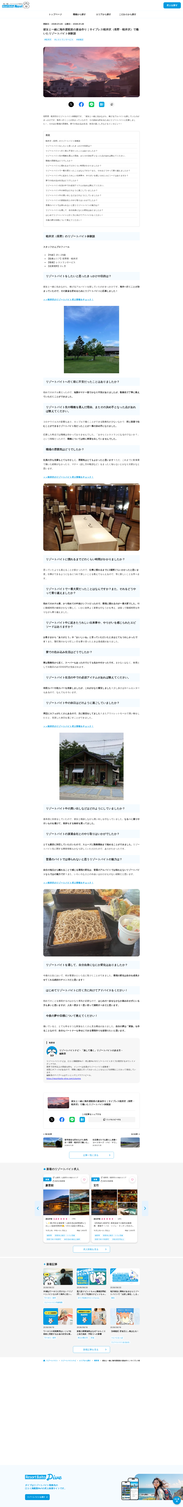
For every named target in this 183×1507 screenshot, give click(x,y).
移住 (113, 1298)
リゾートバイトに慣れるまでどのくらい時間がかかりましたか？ (73, 165)
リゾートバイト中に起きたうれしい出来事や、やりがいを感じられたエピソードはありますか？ (87, 175)
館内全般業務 (60, 1181)
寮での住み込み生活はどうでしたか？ (62, 180)
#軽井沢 (47, 39)
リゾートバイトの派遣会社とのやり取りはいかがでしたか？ (72, 200)
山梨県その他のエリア (70, 1178)
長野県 (105, 1178)
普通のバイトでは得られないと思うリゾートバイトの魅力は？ (73, 205)
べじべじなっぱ (117, 1338)
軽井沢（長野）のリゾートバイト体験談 (63, 141)
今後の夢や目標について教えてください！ (64, 220)
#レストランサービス (64, 39)
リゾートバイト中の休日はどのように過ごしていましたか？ (72, 190)
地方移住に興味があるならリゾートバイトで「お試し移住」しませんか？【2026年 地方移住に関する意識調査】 (124, 1292)
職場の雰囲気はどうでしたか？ (59, 160)
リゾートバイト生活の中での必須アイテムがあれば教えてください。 (75, 185)
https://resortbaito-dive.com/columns (63, 1078)
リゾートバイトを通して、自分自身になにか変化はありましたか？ (74, 210)
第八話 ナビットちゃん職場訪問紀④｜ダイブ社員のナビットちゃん (91, 1292)
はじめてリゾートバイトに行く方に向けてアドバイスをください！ (74, 215)
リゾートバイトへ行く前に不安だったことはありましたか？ (72, 151)
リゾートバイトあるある (120, 1342)
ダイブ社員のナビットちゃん (88, 1298)
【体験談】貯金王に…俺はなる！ (124, 1331)
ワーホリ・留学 (50, 1298)
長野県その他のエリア (118, 1178)
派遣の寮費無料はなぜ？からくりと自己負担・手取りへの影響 (91, 1332)
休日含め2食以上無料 (72, 1239)
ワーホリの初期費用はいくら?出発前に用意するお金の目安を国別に (57, 1332)
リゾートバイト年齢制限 (53, 1302)
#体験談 (79, 39)
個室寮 (49, 1235)
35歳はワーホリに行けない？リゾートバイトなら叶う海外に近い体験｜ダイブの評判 (58, 1292)
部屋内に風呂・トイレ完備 (65, 1235)
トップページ (55, 14)
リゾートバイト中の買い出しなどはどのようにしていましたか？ (73, 195)
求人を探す (172, 5)
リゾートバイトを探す (36, 1497)
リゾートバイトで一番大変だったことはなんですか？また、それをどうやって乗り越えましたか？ (88, 170)
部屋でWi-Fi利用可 (54, 1239)
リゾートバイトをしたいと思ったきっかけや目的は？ (69, 146)
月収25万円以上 (118, 1239)
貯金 (92, 1338)
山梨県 (57, 1178)
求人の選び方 (83, 1338)
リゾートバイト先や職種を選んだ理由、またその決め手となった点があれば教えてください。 (86, 156)
